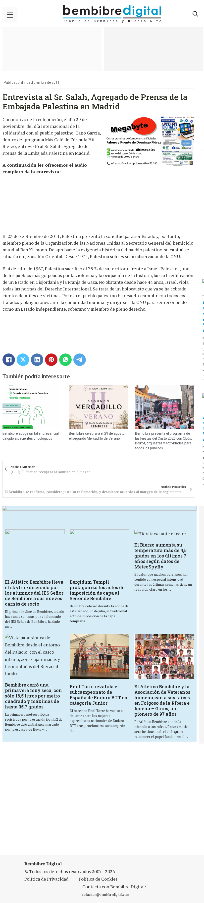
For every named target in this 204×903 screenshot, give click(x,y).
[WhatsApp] (65, 359)
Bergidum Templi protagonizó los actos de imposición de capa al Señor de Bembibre (97, 590)
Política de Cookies (98, 879)
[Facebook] (8, 359)
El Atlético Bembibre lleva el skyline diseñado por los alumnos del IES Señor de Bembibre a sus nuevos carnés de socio (34, 593)
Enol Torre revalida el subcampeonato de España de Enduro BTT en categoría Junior (99, 695)
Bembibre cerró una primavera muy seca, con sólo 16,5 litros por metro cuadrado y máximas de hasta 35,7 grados (33, 696)
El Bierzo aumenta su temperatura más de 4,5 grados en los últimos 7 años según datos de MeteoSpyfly (160, 556)
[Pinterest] (51, 359)
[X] (23, 359)
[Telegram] (79, 359)
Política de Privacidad (46, 879)
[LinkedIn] (37, 359)
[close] (9, 14)
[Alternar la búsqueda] (195, 14)
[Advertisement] (70, 802)
